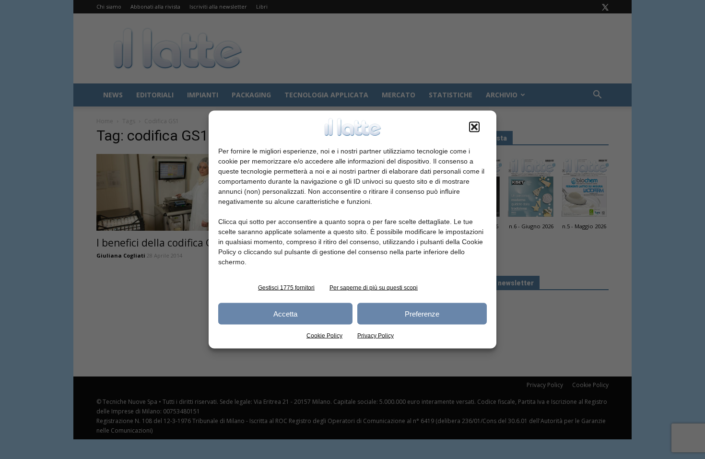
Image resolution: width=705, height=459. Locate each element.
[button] (474, 127)
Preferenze (422, 313)
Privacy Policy (375, 335)
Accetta (285, 313)
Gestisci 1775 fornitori (286, 287)
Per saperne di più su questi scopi (373, 287)
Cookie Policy (324, 335)
